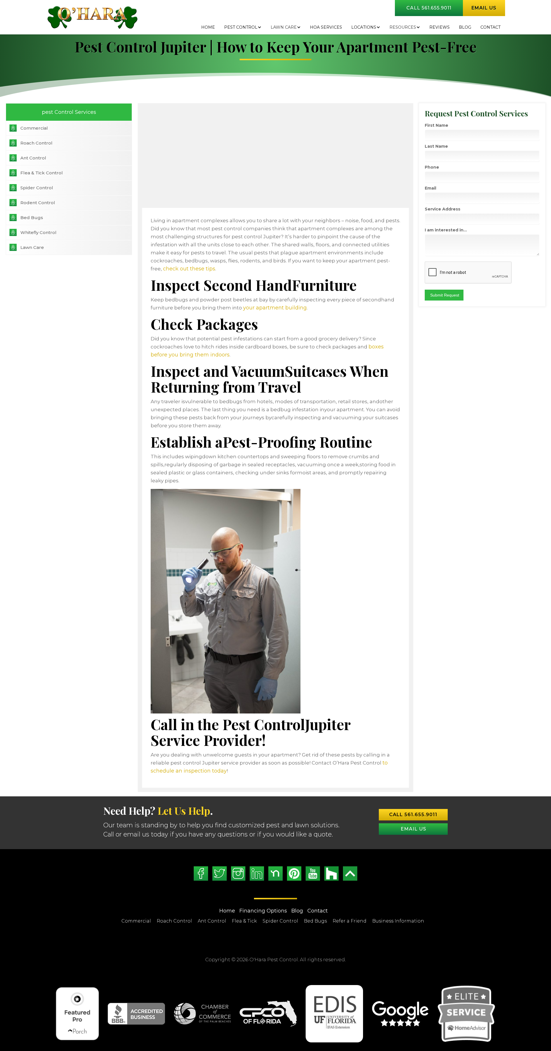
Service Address (442, 209)
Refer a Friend (349, 921)
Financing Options (263, 911)
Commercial (34, 128)
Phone (432, 167)
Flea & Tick (244, 921)
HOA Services (326, 27)
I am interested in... (446, 230)
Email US (413, 829)
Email (430, 188)
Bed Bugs (31, 217)
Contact (490, 27)
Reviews (439, 27)
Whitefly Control (38, 232)
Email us (484, 8)
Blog (297, 911)
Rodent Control (37, 202)
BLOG (465, 27)
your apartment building (275, 308)
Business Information (398, 921)
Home (208, 27)
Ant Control (33, 158)
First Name (436, 125)
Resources (402, 27)
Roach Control (36, 143)
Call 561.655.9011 (428, 8)
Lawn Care (284, 27)
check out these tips (189, 269)
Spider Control (36, 187)
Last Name (436, 146)
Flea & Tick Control (41, 173)
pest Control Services (69, 112)
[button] (243, 27)
